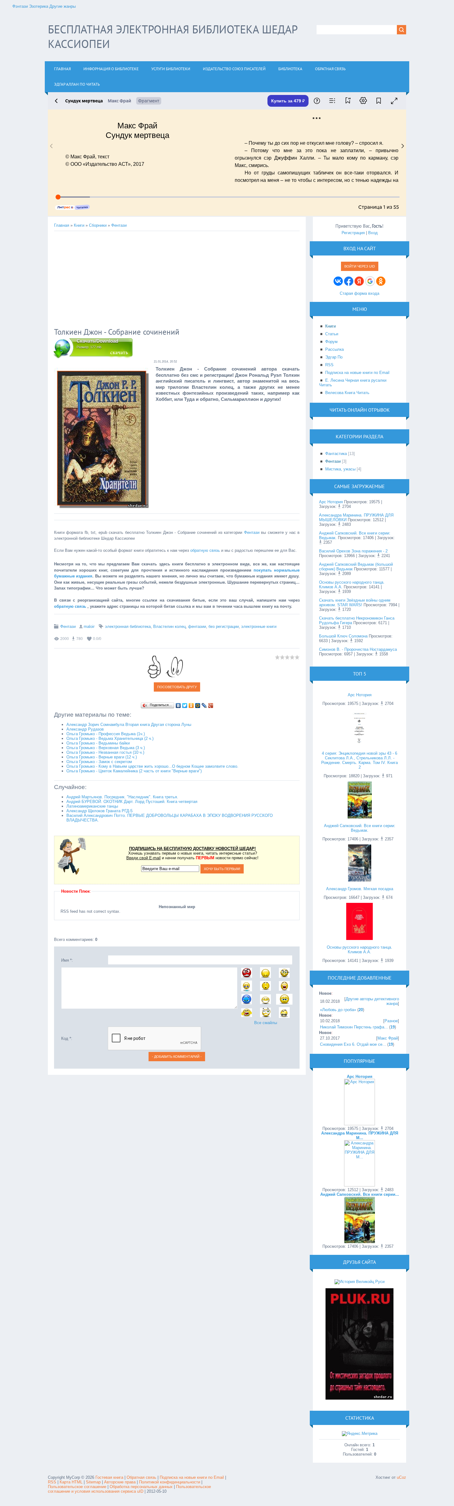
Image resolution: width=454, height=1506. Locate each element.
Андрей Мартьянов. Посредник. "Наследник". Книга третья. (122, 797)
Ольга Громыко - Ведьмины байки (98, 743)
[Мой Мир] (198, 706)
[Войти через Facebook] (348, 281)
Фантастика (336, 453)
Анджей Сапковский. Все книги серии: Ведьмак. (359, 828)
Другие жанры (62, 6)
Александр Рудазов (85, 729)
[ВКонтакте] (178, 706)
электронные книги (258, 626)
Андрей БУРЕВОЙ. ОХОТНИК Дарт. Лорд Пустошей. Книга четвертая (131, 801)
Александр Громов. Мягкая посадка (359, 888)
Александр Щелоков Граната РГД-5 (99, 811)
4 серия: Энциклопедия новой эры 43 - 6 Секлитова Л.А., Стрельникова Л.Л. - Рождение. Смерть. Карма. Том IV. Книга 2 (359, 760)
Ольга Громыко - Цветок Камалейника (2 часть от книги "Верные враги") (134, 771)
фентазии (197, 626)
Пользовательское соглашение (77, 1486)
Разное (391, 1021)
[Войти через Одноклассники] (380, 281)
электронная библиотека (128, 626)
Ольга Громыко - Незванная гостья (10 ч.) (105, 752)
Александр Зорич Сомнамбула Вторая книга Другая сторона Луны (128, 724)
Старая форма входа (359, 293)
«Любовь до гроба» (338, 1009)
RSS (52, 1482)
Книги (79, 225)
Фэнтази (20, 6)
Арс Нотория (331, 502)
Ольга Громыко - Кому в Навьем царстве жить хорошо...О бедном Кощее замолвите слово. (152, 766)
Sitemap (93, 1482)
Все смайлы (265, 1022)
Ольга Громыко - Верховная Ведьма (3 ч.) (105, 747)
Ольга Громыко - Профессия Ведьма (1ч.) (105, 734)
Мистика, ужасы (340, 469)
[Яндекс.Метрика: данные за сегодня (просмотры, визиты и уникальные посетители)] (359, 1433)
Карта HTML (71, 1482)
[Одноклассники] (191, 706)
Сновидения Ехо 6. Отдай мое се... (353, 1044)
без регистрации (223, 626)
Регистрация (353, 232)
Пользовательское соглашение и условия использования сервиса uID (129, 1489)
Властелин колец (169, 626)
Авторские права (120, 1482)
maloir (89, 626)
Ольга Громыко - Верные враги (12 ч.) (101, 757)
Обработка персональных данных (141, 1486)
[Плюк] (359, 1398)
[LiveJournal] (204, 706)
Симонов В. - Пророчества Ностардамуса (358, 649)
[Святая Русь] (359, 1281)
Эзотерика (38, 6)
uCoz (401, 1477)
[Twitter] (185, 706)
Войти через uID (359, 266)
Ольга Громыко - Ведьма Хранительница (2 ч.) (109, 738)
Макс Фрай (387, 1038)
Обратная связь (141, 1477)
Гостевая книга (109, 1477)
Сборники (98, 225)
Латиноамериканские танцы (92, 806)
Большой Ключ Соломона (343, 636)
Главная (61, 225)
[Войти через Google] (370, 281)
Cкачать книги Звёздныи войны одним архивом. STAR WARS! (354, 602)
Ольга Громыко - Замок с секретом (99, 761)
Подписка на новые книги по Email (192, 1477)
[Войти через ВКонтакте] (338, 281)
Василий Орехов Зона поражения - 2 (353, 551)
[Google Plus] (211, 706)
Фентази (119, 225)
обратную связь (205, 550)
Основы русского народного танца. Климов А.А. (359, 949)
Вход (373, 232)
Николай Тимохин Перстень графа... (354, 1027)
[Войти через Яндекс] (359, 281)
